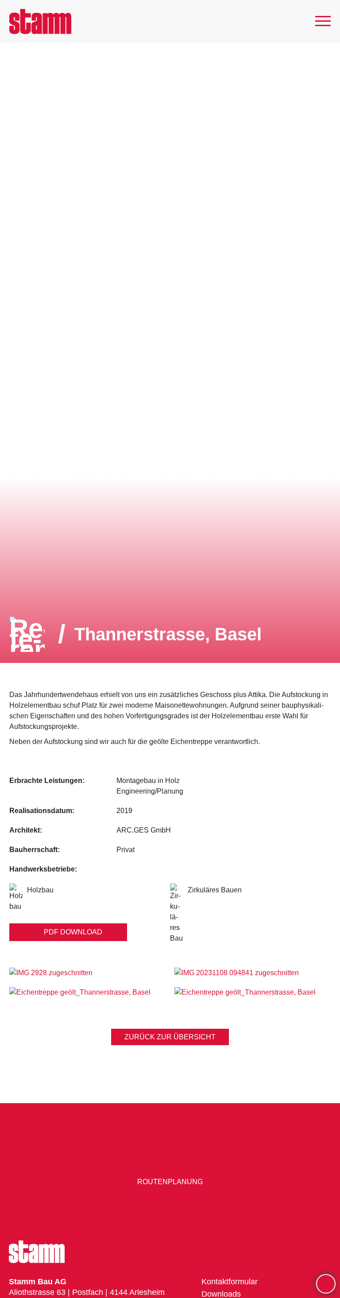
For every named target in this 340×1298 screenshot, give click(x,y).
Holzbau (40, 890)
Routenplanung (170, 1182)
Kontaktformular (229, 1281)
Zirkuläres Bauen (215, 890)
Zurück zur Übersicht (170, 1037)
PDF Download (73, 932)
